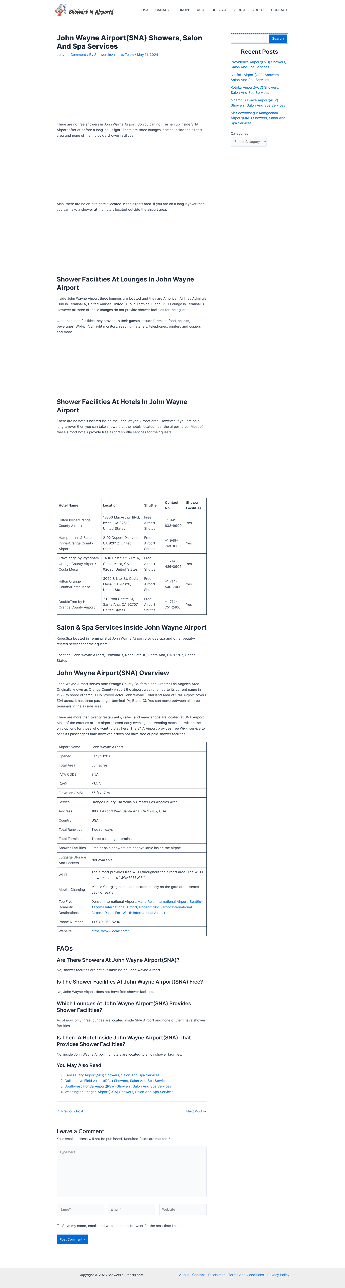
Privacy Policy (278, 1275)
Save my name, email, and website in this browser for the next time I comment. (126, 1226)
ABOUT (258, 10)
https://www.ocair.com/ (110, 931)
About (184, 1275)
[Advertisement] (132, 92)
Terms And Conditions (246, 1275)
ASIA (201, 10)
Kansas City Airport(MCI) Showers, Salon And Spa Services (112, 1075)
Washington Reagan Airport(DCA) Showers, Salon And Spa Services (119, 1092)
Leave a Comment (71, 55)
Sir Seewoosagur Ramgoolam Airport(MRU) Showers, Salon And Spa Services (258, 118)
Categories (239, 133)
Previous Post (70, 1111)
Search (278, 38)
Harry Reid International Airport (163, 902)
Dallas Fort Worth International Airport (134, 913)
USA (145, 10)
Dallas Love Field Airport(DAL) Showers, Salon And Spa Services (116, 1081)
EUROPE (183, 10)
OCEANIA (219, 10)
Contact (198, 1275)
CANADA (162, 10)
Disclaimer (216, 1275)
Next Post (196, 1111)
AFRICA (239, 10)
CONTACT (279, 10)
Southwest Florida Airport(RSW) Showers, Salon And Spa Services (118, 1086)
